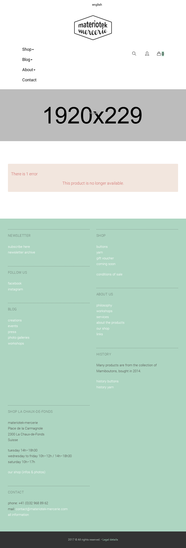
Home (93, 113)
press (12, 332)
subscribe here (19, 247)
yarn (99, 252)
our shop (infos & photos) (26, 472)
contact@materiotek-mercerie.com (42, 509)
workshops (16, 343)
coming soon (105, 264)
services (102, 317)
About (27, 69)
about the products (110, 323)
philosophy (104, 305)
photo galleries (18, 338)
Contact (29, 79)
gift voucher (105, 258)
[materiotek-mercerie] (93, 27)
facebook (15, 283)
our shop (102, 328)
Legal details (110, 539)
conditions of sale (109, 274)
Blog (26, 59)
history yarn (105, 387)
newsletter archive (21, 252)
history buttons (107, 381)
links (99, 334)
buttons (102, 247)
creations (15, 320)
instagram (15, 289)
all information (18, 515)
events (13, 326)
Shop (27, 49)
